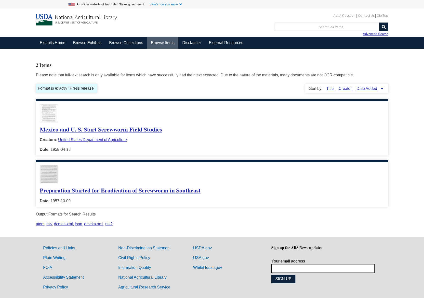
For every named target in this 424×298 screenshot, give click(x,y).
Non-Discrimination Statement (144, 248)
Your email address (288, 261)
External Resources (226, 43)
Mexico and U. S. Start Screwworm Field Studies (101, 129)
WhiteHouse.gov (207, 267)
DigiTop (382, 15)
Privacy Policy (55, 287)
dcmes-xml (63, 224)
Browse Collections (126, 43)
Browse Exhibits (87, 43)
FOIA (47, 267)
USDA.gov (202, 248)
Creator (346, 88)
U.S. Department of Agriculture (76, 22)
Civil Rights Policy (134, 258)
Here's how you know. (163, 4)
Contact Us (366, 15)
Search (383, 27)
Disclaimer (191, 43)
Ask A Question (344, 15)
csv (49, 224)
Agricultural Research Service (144, 287)
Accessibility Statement (63, 277)
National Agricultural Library (86, 17)
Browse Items (162, 43)
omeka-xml (93, 224)
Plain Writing (54, 258)
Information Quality (134, 267)
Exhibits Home (52, 43)
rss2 (109, 224)
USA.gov (201, 258)
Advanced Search (375, 34)
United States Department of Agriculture (92, 140)
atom (40, 224)
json (78, 224)
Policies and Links (59, 248)
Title (330, 88)
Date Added (367, 88)
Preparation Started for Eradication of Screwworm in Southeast (120, 190)
